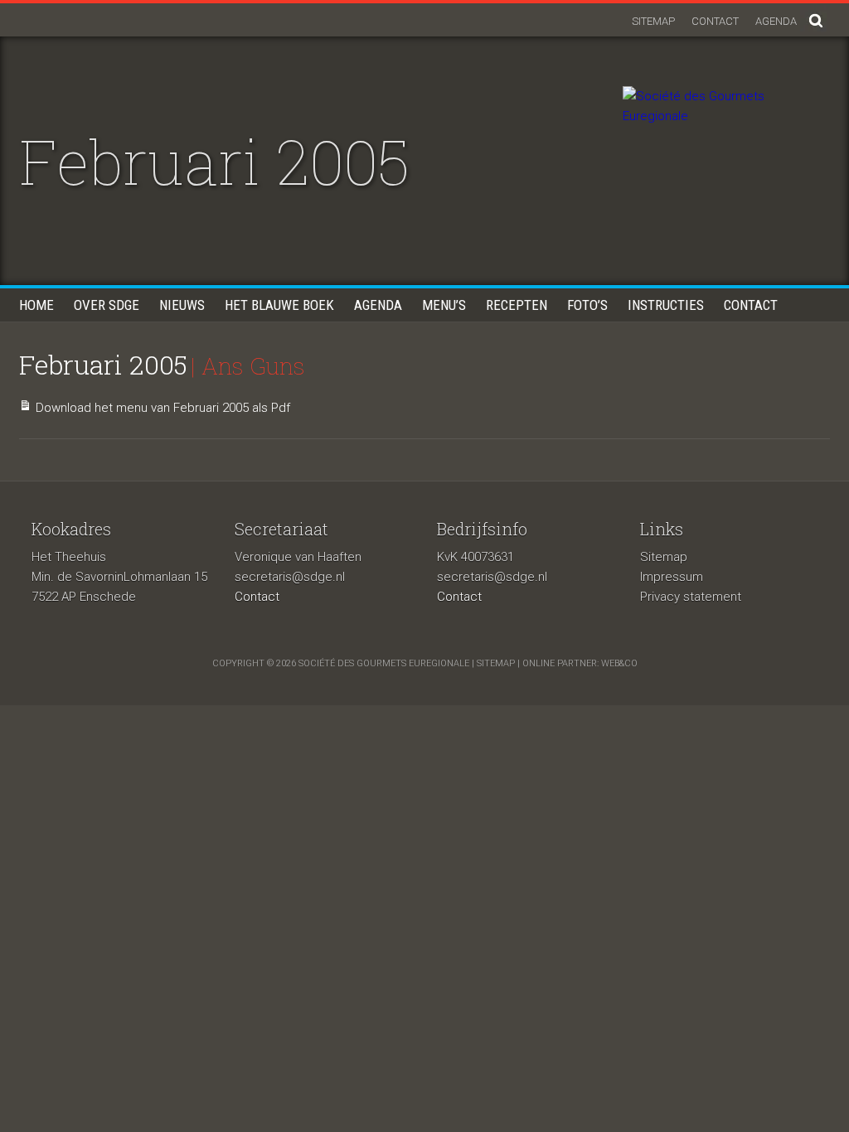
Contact (715, 21)
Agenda (776, 21)
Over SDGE (106, 305)
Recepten (516, 305)
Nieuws (182, 305)
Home (36, 305)
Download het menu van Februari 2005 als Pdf (163, 407)
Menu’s (444, 305)
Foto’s (587, 305)
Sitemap (653, 21)
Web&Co (619, 663)
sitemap (496, 663)
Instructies (666, 305)
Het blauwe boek (279, 305)
